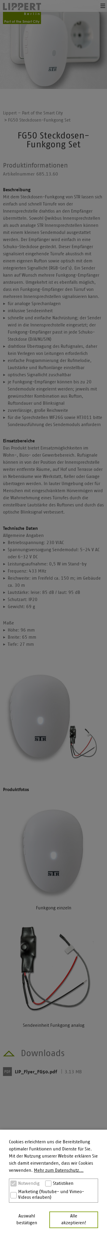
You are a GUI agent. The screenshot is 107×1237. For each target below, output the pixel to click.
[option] (53, 44)
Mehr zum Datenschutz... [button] (59, 1170)
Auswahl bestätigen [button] (26, 1219)
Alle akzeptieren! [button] (73, 1219)
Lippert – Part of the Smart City (33, 113)
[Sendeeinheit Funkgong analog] (53, 970)
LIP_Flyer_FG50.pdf (36, 1071)
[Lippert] (22, 13)
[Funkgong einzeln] (53, 852)
